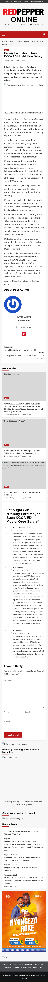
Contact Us (17, 2)
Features (8, 967)
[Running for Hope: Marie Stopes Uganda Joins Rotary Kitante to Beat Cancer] (24, 433)
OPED (16, 967)
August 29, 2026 (26, 414)
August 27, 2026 (26, 497)
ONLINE (24, 19)
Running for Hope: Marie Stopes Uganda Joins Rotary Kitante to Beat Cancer (22, 858)
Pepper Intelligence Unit (12, 414)
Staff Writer (9, 60)
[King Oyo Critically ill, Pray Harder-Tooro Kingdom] (24, 475)
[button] (4, 34)
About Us (8, 2)
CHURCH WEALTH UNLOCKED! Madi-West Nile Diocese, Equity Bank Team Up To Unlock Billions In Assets (23, 880)
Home (5, 964)
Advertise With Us (36, 2)
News (6, 50)
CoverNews (35, 975)
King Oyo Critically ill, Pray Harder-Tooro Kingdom (20, 868)
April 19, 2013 (20, 60)
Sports (35, 967)
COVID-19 (38, 964)
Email (27, 712)
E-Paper (25, 2)
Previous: (20, 348)
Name (6, 712)
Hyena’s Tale (26, 967)
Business (28, 964)
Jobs (41, 967)
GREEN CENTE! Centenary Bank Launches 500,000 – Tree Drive (21, 832)
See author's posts (24, 327)
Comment (9, 680)
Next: (25, 356)
